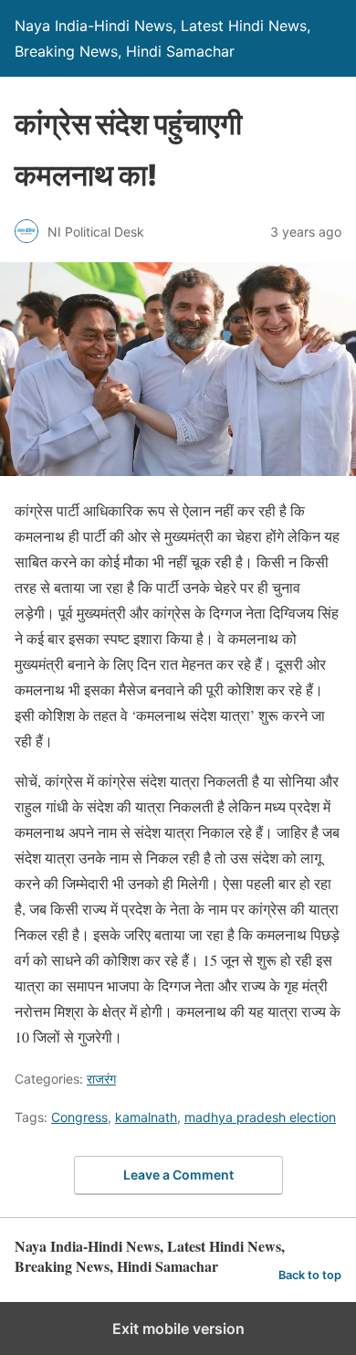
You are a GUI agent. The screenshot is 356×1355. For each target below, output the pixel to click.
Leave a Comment (178, 1174)
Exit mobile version (178, 1328)
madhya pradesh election (260, 1117)
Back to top (309, 1275)
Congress (79, 1117)
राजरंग (101, 1078)
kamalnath (146, 1117)
